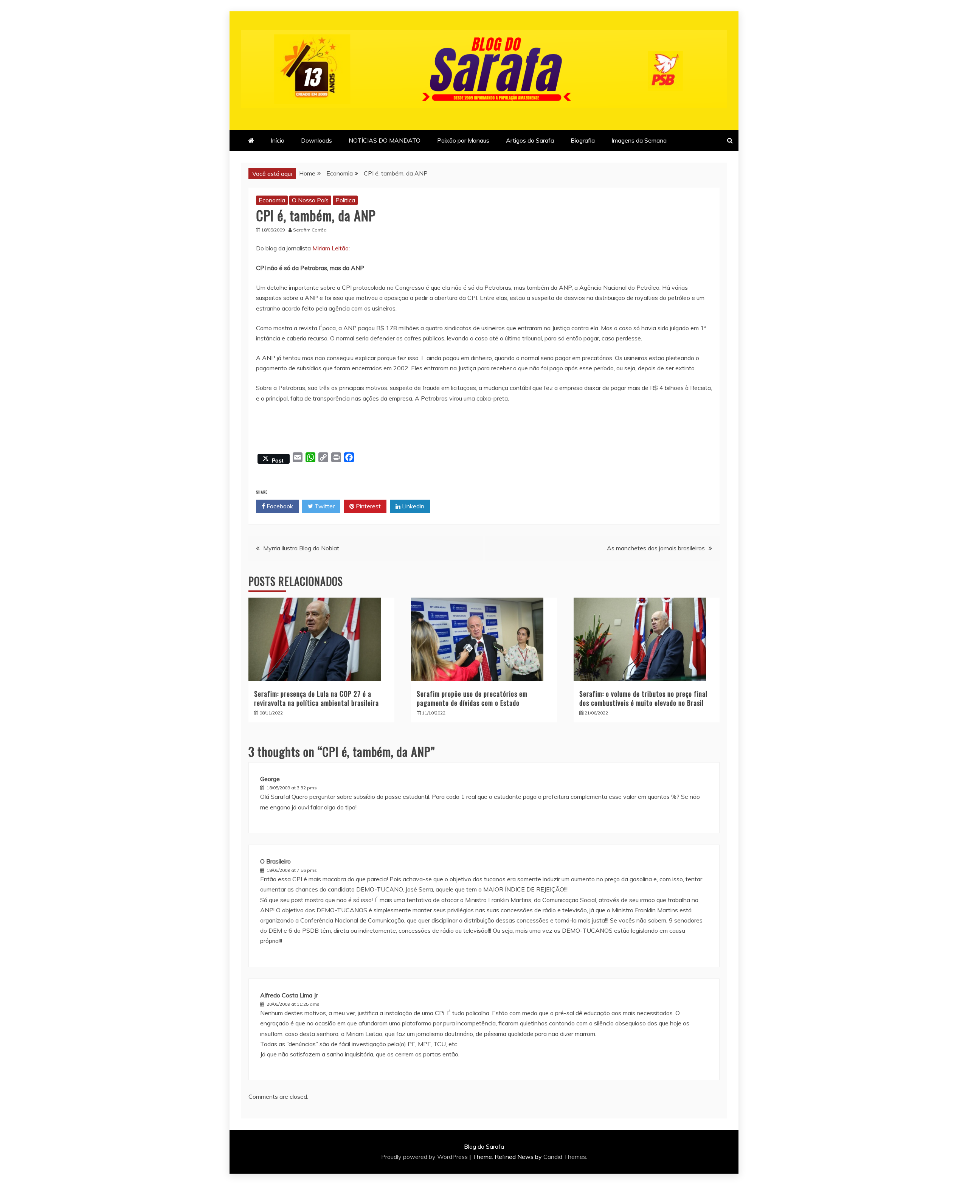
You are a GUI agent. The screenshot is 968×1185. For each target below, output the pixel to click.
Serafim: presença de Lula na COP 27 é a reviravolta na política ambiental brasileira (316, 698)
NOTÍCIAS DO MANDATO (384, 140)
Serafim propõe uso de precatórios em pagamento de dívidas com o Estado (472, 698)
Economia (272, 200)
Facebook (279, 506)
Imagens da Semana (639, 140)
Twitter (324, 506)
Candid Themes (564, 1156)
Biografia (583, 140)
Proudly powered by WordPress (425, 1156)
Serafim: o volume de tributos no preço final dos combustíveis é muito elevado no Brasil (643, 698)
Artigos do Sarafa (530, 140)
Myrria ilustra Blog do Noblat (301, 548)
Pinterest (367, 506)
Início (277, 140)
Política (345, 200)
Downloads (316, 140)
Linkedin (412, 506)
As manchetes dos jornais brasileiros (656, 548)
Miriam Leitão (330, 248)
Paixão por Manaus (463, 140)
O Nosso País (310, 200)
